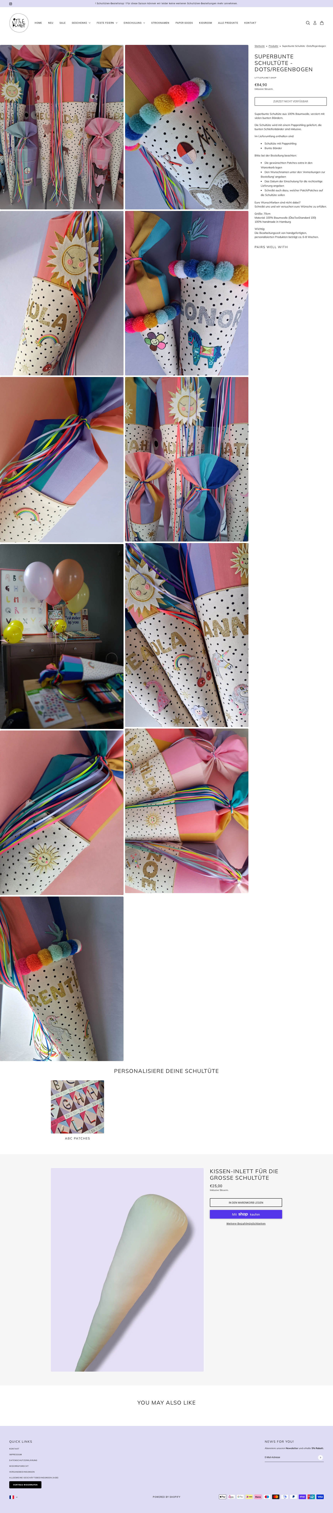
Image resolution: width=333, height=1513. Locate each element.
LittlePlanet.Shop (265, 77)
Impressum (15, 1454)
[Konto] (315, 23)
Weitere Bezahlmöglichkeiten (246, 1223)
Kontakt (14, 1449)
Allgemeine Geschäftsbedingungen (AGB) (33, 1478)
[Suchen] (308, 23)
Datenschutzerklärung (23, 1460)
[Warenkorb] (322, 23)
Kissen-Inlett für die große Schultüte (244, 1174)
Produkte (273, 46)
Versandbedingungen (22, 1472)
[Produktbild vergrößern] (62, 127)
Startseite (260, 46)
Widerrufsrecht (19, 1466)
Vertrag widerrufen (25, 1485)
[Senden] (320, 1457)
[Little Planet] (19, 23)
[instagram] (10, 3)
